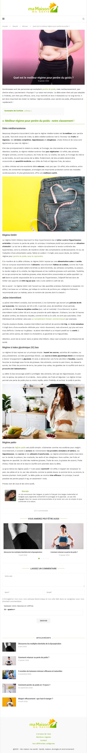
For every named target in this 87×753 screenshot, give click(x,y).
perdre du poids (49, 89)
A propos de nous (43, 734)
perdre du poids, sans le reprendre (28, 256)
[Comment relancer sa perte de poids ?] (64, 536)
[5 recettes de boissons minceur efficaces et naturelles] (9, 674)
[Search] (83, 19)
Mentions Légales (43, 737)
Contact (43, 740)
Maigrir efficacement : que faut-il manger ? (35, 699)
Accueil (5, 26)
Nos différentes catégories (43, 744)
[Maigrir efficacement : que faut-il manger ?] (9, 702)
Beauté (15, 26)
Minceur (25, 26)
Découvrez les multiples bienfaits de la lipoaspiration (23, 552)
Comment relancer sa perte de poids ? (64, 552)
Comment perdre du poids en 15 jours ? (34, 685)
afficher (27, 111)
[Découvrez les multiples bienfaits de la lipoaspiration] (23, 536)
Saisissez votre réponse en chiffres (18, 606)
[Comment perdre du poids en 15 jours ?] (9, 688)
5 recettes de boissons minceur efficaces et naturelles (40, 671)
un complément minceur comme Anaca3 (48, 319)
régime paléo (20, 448)
